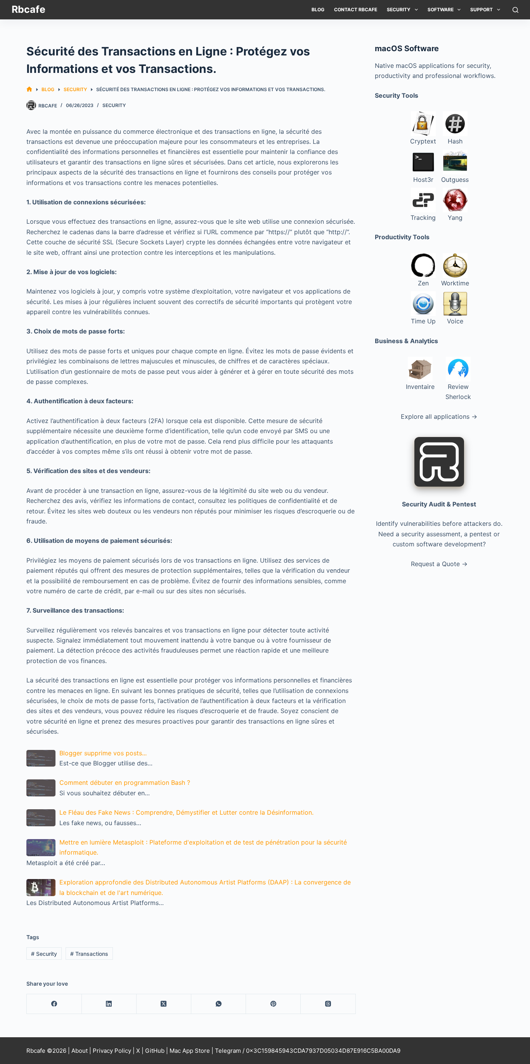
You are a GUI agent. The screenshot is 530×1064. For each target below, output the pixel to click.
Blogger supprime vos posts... (103, 753)
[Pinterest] (273, 1004)
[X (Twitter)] (164, 1004)
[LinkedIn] (109, 1004)
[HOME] (29, 89)
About (79, 1050)
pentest (480, 534)
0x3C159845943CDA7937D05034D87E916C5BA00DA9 (323, 1050)
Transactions (89, 953)
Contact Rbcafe (355, 9)
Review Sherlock (458, 392)
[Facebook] (54, 1004)
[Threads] (328, 1004)
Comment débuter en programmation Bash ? (124, 782)
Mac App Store (190, 1050)
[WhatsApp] (218, 1004)
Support (481, 9)
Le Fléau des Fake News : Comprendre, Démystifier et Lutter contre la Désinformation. (186, 812)
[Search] (515, 10)
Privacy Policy (112, 1050)
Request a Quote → (439, 564)
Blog (318, 9)
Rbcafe (28, 9)
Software (441, 9)
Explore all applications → (439, 416)
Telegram (228, 1050)
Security (398, 9)
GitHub (155, 1050)
